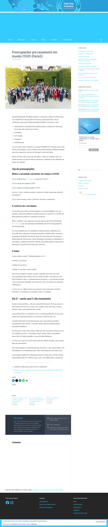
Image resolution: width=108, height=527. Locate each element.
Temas (43, 40)
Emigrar (54, 40)
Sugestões (76, 510)
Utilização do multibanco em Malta (87, 66)
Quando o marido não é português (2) (53, 398)
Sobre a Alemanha (55, 424)
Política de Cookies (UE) (80, 513)
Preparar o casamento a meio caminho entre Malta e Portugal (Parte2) (20, 399)
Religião (55, 420)
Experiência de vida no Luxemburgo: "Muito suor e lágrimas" (87, 60)
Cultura (56, 418)
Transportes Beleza (83, 188)
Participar (21, 40)
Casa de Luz (16, 224)
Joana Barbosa (43, 501)
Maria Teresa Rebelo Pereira (47, 504)
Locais (33, 40)
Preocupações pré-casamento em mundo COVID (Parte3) (34, 54)
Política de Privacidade (45, 507)
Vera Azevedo (16, 59)
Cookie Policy (34, 524)
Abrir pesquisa (101, 40)
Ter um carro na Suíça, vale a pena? (87, 77)
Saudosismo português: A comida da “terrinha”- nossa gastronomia (59, 428)
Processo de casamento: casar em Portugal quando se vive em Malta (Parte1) (37, 399)
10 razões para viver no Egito (85, 51)
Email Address (83, 143)
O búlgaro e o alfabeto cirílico (85, 54)
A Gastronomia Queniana (84, 63)
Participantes (77, 507)
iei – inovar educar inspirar (89, 194)
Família (61, 418)
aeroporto (30, 179)
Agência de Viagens (83, 183)
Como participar (77, 504)
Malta (51, 420)
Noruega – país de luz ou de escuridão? (88, 80)
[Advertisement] (54, 24)
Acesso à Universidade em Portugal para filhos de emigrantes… (88, 96)
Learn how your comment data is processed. (47, 490)
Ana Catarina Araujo (83, 94)
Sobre (9, 40)
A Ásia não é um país (83, 56)
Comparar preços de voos (85, 180)
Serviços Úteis (67, 40)
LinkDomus (81, 186)
